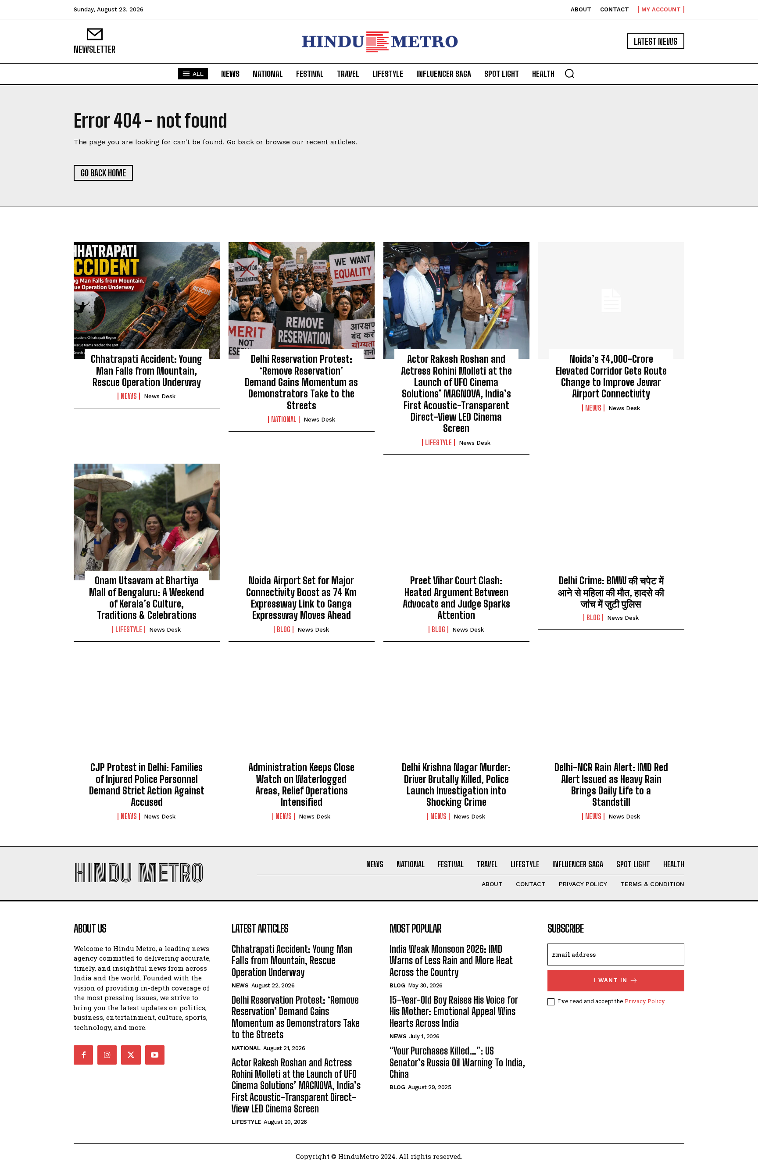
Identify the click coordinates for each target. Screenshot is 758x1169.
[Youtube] (154, 1055)
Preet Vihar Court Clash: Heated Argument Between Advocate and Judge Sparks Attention (456, 598)
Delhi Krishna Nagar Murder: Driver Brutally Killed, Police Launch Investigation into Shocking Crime (456, 784)
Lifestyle (438, 442)
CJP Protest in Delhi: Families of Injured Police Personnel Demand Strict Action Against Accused (146, 784)
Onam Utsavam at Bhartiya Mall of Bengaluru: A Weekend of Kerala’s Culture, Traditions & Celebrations (146, 598)
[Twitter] (130, 1055)
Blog (283, 629)
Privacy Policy (645, 1001)
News (129, 396)
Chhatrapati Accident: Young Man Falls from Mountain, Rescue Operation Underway (146, 370)
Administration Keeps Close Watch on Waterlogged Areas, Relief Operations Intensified (301, 784)
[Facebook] (83, 1055)
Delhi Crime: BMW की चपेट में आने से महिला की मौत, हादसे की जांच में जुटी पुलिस (611, 592)
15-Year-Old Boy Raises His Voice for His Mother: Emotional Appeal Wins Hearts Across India (454, 1011)
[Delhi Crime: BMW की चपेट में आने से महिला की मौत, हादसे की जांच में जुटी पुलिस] (611, 522)
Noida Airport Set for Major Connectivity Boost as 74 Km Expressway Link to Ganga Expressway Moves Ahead (301, 598)
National (284, 419)
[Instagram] (107, 1055)
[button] (569, 73)
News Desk (159, 396)
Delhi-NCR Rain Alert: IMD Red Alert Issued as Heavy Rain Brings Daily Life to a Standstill (611, 784)
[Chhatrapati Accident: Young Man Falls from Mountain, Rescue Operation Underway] (147, 300)
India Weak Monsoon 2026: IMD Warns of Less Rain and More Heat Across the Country (451, 960)
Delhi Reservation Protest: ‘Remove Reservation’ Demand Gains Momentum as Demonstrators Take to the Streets (301, 382)
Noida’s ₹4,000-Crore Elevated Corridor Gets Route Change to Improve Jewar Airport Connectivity (611, 376)
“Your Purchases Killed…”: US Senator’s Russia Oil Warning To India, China (457, 1062)
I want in (610, 980)
